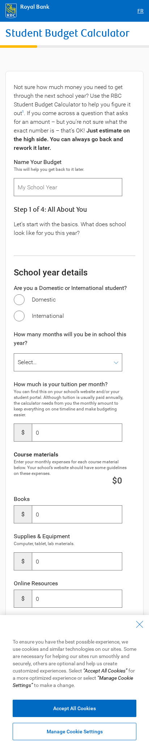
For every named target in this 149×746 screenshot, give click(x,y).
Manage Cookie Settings (75, 731)
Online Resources (36, 583)
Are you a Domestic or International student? (70, 288)
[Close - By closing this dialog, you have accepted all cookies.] (139, 624)
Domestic (44, 299)
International (48, 315)
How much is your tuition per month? (61, 384)
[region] (74, 680)
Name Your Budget (37, 162)
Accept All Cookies (74, 708)
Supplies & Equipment (42, 536)
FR (140, 11)
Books (22, 499)
